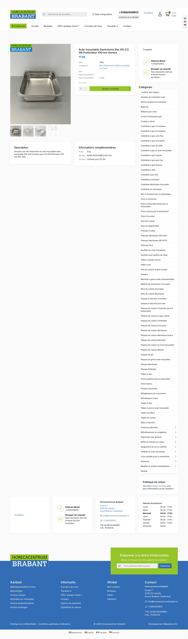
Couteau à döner (148, 121)
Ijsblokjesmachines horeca (23, 587)
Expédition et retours (71, 607)
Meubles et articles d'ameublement (155, 466)
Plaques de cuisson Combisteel (154, 321)
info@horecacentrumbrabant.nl (116, 516)
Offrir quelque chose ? (68, 26)
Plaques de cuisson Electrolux (153, 340)
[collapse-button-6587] (176, 432)
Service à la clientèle (129, 17)
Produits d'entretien (149, 388)
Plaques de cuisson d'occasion (153, 325)
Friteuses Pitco (147, 245)
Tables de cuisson (148, 418)
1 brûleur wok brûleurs (150, 92)
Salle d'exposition (103, 14)
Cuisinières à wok (148, 170)
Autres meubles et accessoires (153, 102)
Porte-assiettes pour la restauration (155, 379)
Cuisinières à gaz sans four (152, 160)
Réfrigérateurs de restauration (153, 393)
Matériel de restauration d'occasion (155, 284)
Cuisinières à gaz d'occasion (152, 141)
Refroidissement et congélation (154, 432)
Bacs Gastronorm (106, 65)
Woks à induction (148, 422)
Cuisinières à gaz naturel (151, 155)
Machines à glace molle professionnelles (157, 279)
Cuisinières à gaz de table (151, 145)
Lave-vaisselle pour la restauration (155, 456)
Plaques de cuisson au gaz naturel (155, 316)
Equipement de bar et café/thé (154, 447)
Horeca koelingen (18, 607)
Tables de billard (148, 413)
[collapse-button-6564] (176, 427)
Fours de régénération (150, 226)
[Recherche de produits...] (44, 14)
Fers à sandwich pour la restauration (156, 194)
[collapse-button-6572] (176, 446)
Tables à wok (146, 403)
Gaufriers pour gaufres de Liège (154, 255)
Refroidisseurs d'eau (149, 398)
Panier (110, 595)
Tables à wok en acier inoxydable (155, 408)
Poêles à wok (146, 374)
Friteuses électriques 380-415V (154, 240)
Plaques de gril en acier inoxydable (155, 359)
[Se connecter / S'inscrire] (160, 14)
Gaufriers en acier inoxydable (153, 250)
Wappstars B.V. (170, 624)
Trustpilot (148, 12)
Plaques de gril (147, 355)
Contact (127, 26)
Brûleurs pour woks (149, 112)
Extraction (145, 461)
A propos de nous (93, 26)
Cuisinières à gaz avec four (152, 136)
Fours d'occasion (148, 216)
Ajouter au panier (110, 88)
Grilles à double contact (151, 260)
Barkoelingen (16, 591)
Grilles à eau (146, 265)
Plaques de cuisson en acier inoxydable (157, 345)
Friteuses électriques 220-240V (154, 235)
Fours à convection (149, 199)
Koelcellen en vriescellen (22, 599)
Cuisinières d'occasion (150, 179)
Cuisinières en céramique (151, 189)
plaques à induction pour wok (153, 303)
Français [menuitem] (103, 632)
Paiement (111, 599)
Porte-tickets (146, 384)
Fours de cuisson (148, 221)
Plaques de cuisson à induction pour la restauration (157, 309)
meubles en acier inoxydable (153, 452)
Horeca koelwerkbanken (22, 603)
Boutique (48, 26)
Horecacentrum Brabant (113, 624)
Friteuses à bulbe (148, 231)
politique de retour (159, 486)
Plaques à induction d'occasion (154, 298)
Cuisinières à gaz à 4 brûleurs (153, 126)
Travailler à (112, 26)
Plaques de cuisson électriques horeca (157, 335)
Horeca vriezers (18, 595)
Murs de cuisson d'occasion (152, 289)
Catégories (19, 26)
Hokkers (144, 274)
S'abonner (165, 566)
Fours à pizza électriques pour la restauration (154, 205)
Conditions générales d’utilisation (54, 624)
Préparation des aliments (151, 437)
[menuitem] (185, 18)
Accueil (34, 26)
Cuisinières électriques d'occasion (155, 184)
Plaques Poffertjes (148, 369)
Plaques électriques (149, 364)
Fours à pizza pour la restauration (155, 211)
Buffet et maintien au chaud (152, 442)
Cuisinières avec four (149, 175)
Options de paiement (71, 603)
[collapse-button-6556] (176, 466)
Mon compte (113, 587)
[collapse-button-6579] (176, 437)
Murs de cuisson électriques (152, 294)
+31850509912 (129, 12)
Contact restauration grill (151, 116)
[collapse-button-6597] (176, 456)
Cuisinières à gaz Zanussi (151, 165)
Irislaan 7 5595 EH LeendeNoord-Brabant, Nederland (111, 508)
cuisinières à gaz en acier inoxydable (156, 150)
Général (144, 471)
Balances (144, 107)
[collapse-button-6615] (176, 442)
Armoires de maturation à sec (153, 97)
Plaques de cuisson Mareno (152, 350)
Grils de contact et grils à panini (154, 269)
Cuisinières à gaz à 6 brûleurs (153, 131)
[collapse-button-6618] (176, 451)
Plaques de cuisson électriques (154, 330)
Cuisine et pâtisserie (149, 427)
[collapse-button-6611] (176, 461)
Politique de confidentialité (23, 624)
